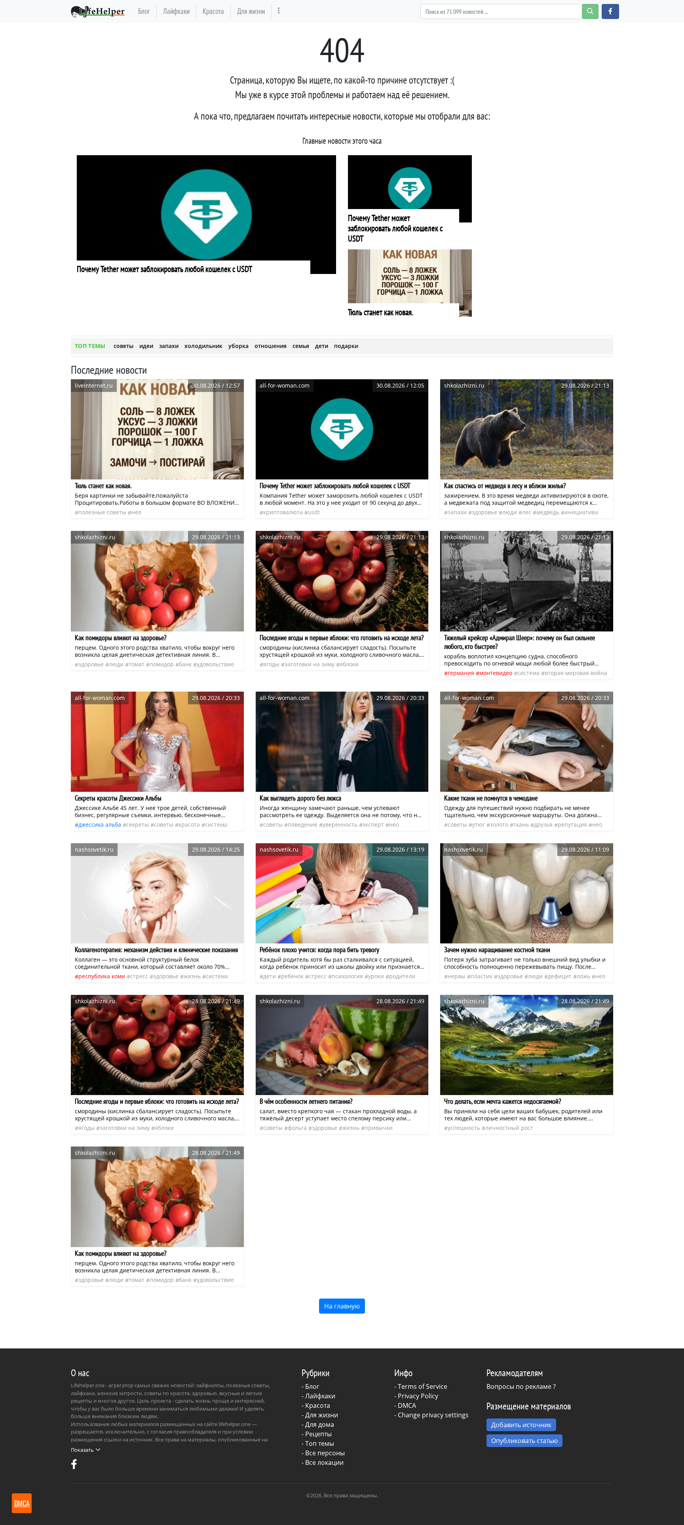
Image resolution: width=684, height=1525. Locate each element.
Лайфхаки (176, 11)
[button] (610, 11)
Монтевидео (495, 673)
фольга (297, 1127)
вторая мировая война (576, 673)
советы (123, 346)
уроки (376, 976)
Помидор (162, 664)
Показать (82, 1449)
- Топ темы (318, 1443)
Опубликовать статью (524, 1440)
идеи (146, 346)
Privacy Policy (418, 1396)
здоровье (484, 512)
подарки (346, 346)
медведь (547, 512)
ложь (583, 976)
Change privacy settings (433, 1415)
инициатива (581, 512)
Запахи (457, 512)
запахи (169, 346)
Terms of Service (422, 1386)
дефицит (560, 976)
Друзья (543, 824)
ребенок (292, 976)
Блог (144, 11)
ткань (521, 824)
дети (321, 346)
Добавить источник (521, 1424)
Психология (347, 976)
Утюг (478, 824)
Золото (499, 824)
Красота (213, 11)
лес (526, 512)
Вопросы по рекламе (518, 1386)
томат (136, 664)
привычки (379, 1127)
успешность (464, 1127)
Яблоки (349, 664)
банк (185, 664)
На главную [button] (342, 1306)
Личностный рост (509, 1127)
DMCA (407, 1405)
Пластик (481, 976)
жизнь (192, 976)
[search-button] (590, 11)
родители (402, 976)
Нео (136, 512)
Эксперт (373, 824)
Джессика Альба (99, 824)
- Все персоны (323, 1453)
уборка (238, 346)
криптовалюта (283, 512)
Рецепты (318, 1434)
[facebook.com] (74, 1466)
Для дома (319, 1424)
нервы (457, 976)
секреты (137, 824)
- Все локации (323, 1462)
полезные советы (102, 512)
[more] (279, 11)
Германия (461, 673)
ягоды (271, 664)
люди (509, 512)
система (528, 673)
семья (301, 346)
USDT (314, 512)
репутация (572, 824)
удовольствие (215, 664)
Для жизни (251, 11)
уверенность (340, 824)
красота (189, 824)
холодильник (203, 346)
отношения (271, 346)
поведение (302, 824)
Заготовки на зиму (309, 664)
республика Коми (101, 976)
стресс (139, 976)
